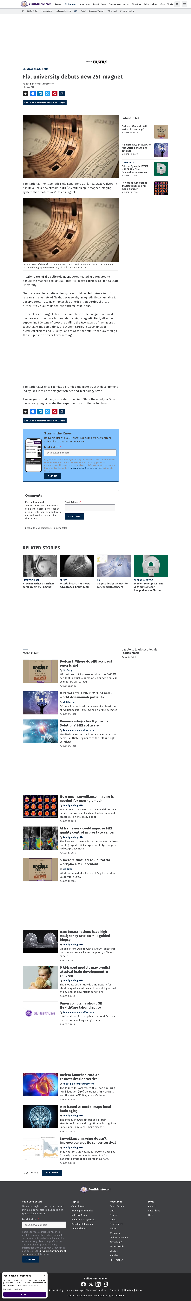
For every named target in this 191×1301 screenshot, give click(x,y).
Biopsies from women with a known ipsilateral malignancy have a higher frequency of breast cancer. (87, 952)
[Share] (33, 93)
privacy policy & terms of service (86, 468)
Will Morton (69, 702)
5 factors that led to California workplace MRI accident (85, 862)
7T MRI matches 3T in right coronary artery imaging (38, 585)
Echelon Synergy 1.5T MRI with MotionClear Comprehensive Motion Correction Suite (135, 169)
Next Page (52, 1172)
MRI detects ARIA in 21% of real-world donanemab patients (136, 147)
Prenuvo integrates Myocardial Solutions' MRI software (85, 723)
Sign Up (52, 476)
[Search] (177, 4)
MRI (46, 69)
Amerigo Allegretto (73, 805)
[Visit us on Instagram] (105, 1284)
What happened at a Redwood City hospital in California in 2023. (87, 875)
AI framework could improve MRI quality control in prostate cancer (87, 830)
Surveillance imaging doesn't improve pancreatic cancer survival (88, 1141)
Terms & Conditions (96, 1290)
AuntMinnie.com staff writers (38, 83)
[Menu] (184, 4)
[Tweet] (47, 93)
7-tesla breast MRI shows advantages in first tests (75, 585)
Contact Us (115, 1290)
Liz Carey (67, 670)
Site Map (128, 1290)
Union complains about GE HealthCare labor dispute (81, 1005)
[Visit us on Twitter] (90, 1284)
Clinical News (32, 69)
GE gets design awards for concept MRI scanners (112, 585)
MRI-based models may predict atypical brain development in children (85, 972)
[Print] (25, 93)
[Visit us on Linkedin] (98, 1284)
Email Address (52, 447)
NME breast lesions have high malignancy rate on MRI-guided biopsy (85, 936)
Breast (63, 580)
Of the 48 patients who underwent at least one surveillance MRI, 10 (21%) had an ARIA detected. (89, 708)
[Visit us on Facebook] (83, 1284)
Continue (74, 516)
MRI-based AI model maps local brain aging (85, 1109)
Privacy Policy (56, 1290)
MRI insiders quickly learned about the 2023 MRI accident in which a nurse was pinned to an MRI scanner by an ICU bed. (88, 678)
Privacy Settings (74, 1290)
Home (139, 1290)
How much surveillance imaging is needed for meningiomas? (134, 185)
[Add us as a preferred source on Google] (62, 93)
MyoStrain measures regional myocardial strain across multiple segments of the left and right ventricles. (88, 738)
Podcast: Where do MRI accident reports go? (134, 128)
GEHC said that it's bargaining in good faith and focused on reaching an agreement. (88, 1018)
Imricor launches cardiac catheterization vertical (79, 1077)
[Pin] (54, 93)
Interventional (31, 580)
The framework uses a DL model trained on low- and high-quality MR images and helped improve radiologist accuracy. (89, 845)
